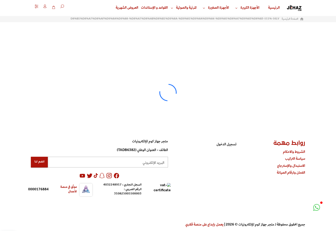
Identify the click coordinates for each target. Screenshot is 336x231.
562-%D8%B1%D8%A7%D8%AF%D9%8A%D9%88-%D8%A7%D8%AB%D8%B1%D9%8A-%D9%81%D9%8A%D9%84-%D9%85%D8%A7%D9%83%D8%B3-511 (174, 19)
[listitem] (202, 144)
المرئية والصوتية (186, 8)
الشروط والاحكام (294, 152)
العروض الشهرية (127, 8)
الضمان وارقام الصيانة (291, 173)
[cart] (53, 7)
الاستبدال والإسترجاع (291, 166)
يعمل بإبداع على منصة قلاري (204, 225)
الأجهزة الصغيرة (218, 8)
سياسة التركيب (295, 159)
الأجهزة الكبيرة (249, 8)
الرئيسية (274, 8)
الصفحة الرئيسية (290, 19)
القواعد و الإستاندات (154, 8)
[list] (271, 162)
